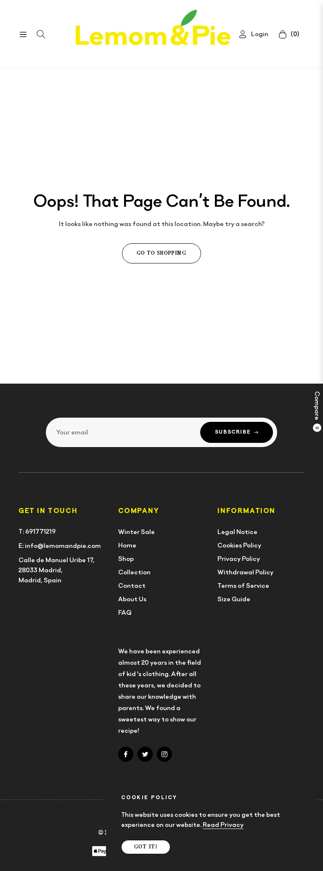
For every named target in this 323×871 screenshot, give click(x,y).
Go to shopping (161, 253)
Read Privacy (223, 825)
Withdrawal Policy (245, 572)
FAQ (125, 612)
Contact (132, 585)
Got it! (145, 847)
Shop (126, 559)
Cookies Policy (239, 545)
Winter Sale (136, 532)
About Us (132, 599)
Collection (134, 572)
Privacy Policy (238, 559)
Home (127, 545)
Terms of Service (243, 585)
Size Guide (233, 599)
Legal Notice (237, 532)
